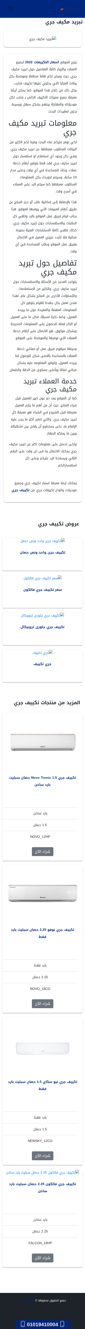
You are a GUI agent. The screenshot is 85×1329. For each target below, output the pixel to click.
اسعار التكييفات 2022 (42, 62)
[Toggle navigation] (10, 9)
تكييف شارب (74, 1310)
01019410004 (42, 1324)
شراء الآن (42, 851)
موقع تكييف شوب (70, 1315)
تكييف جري (21, 490)
